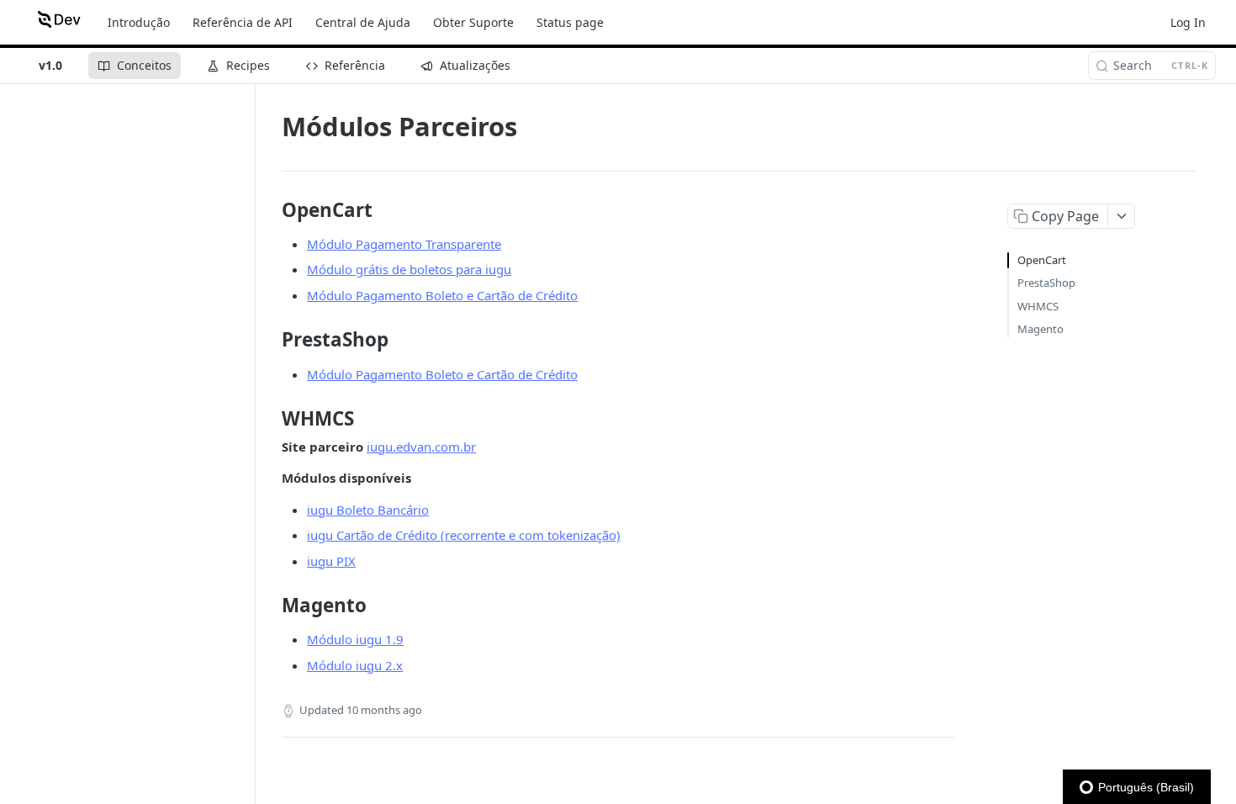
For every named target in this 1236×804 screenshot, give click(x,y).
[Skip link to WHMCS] (270, 419)
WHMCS (1038, 306)
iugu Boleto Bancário (368, 509)
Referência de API (243, 22)
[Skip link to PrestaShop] (270, 340)
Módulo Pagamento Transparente (404, 243)
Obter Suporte (473, 22)
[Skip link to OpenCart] (270, 210)
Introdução (139, 22)
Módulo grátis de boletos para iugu (409, 269)
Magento (1040, 328)
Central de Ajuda (362, 22)
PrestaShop (1046, 282)
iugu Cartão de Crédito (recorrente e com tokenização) (464, 534)
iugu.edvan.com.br (421, 446)
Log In (1188, 22)
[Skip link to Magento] (270, 606)
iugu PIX (331, 561)
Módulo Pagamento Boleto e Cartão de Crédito (442, 295)
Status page (570, 22)
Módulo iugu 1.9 (355, 639)
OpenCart (1041, 259)
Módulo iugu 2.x (355, 665)
